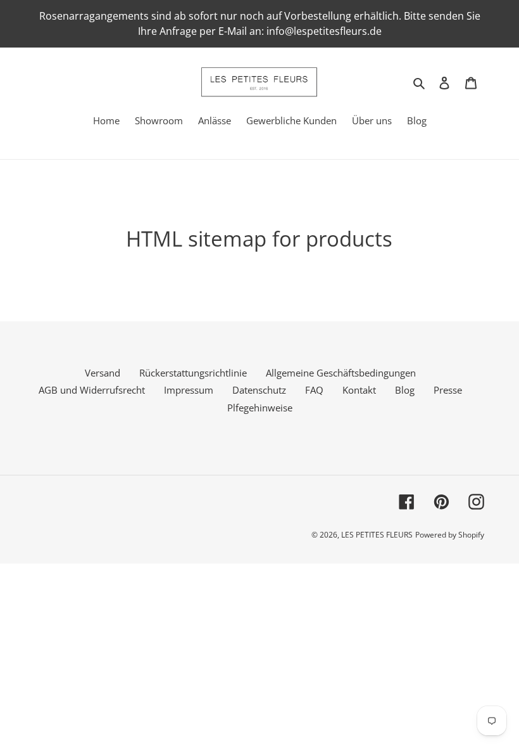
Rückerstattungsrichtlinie (193, 372)
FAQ (314, 390)
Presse (448, 390)
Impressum (188, 390)
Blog (405, 390)
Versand (102, 372)
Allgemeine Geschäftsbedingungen (341, 372)
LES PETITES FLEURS (377, 534)
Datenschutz (259, 390)
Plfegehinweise (259, 407)
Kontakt (359, 390)
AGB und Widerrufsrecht (92, 390)
